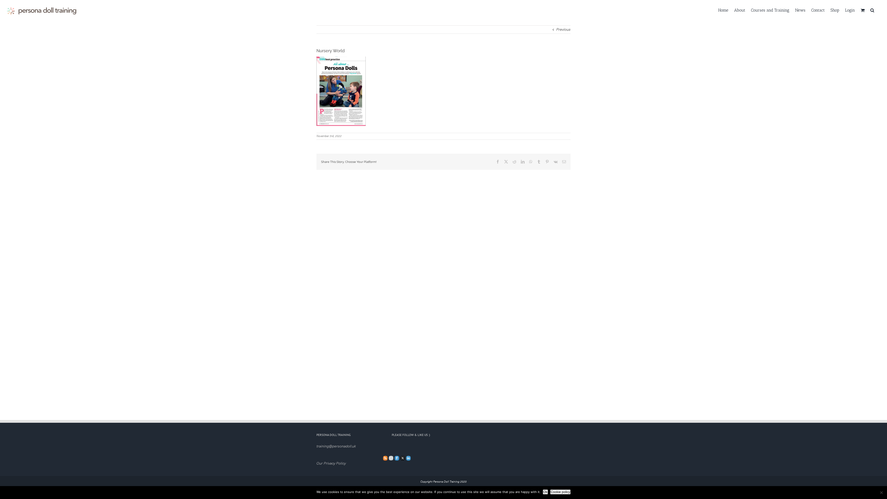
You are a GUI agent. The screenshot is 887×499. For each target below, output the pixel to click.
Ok (545, 492)
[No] (881, 492)
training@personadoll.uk (336, 446)
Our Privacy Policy (331, 463)
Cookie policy (560, 492)
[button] (872, 9)
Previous (563, 29)
